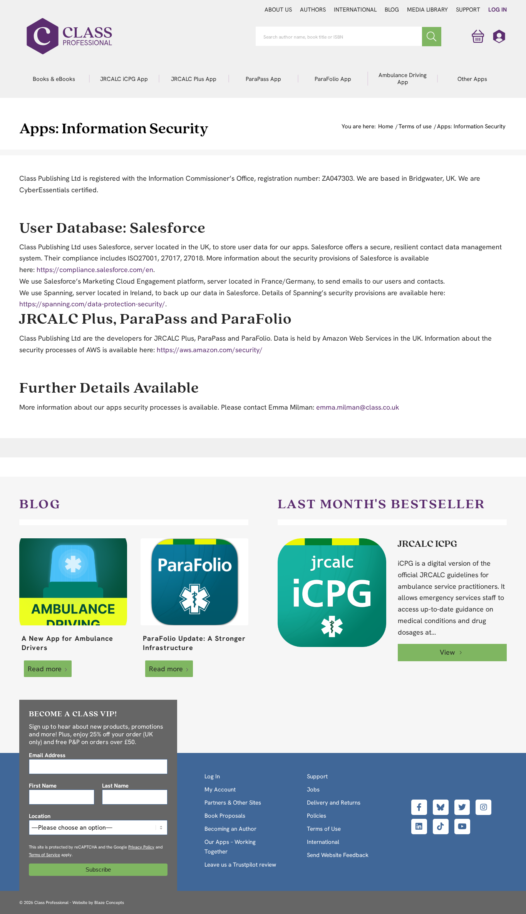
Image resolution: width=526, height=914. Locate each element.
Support (468, 9)
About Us (278, 9)
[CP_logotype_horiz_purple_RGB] (69, 36)
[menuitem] (54, 78)
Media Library (427, 9)
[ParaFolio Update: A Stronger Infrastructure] (194, 581)
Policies (316, 816)
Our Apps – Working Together (230, 846)
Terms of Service (44, 854)
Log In (497, 9)
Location (39, 816)
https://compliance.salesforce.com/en (95, 269)
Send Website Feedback (338, 855)
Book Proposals (224, 816)
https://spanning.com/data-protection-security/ (92, 303)
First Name (43, 785)
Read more (45, 668)
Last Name (115, 785)
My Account (220, 789)
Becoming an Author (230, 829)
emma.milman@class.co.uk (357, 407)
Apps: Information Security (113, 128)
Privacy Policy (141, 847)
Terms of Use (324, 829)
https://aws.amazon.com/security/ (210, 349)
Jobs (313, 789)
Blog (392, 9)
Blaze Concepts (109, 902)
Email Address (47, 755)
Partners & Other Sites (232, 802)
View (448, 652)
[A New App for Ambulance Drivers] (73, 581)
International (355, 9)
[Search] (431, 36)
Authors (313, 9)
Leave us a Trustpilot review (240, 865)
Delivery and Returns (333, 802)
